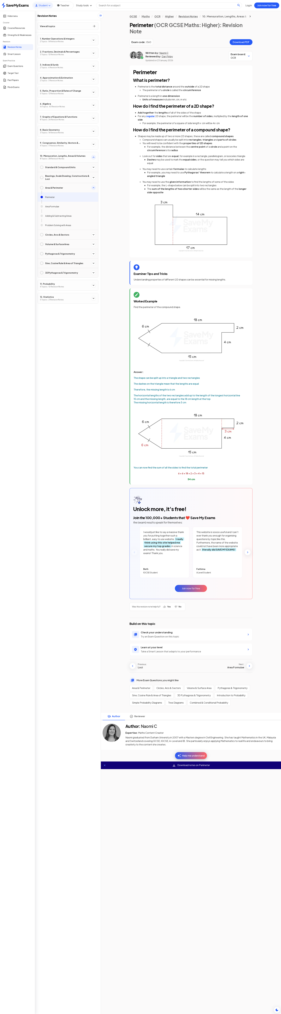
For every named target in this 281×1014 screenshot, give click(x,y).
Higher (169, 16)
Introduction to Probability (231, 695)
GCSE (133, 16)
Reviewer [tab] (139, 716)
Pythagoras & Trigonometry (232, 688)
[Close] (104, 765)
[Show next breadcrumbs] (250, 16)
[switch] (277, 1010)
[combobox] (169, 5)
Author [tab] (116, 716)
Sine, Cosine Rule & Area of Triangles (151, 695)
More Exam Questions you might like (158, 680)
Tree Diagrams (176, 702)
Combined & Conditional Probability (209, 702)
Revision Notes (188, 16)
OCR (157, 16)
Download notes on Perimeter (193, 765)
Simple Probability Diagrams (147, 702)
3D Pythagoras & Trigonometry (194, 695)
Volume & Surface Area (199, 688)
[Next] (248, 552)
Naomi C (163, 52)
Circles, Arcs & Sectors (168, 688)
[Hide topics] (101, 15)
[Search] (238, 5)
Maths (146, 16)
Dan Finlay (167, 56)
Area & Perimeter (141, 688)
